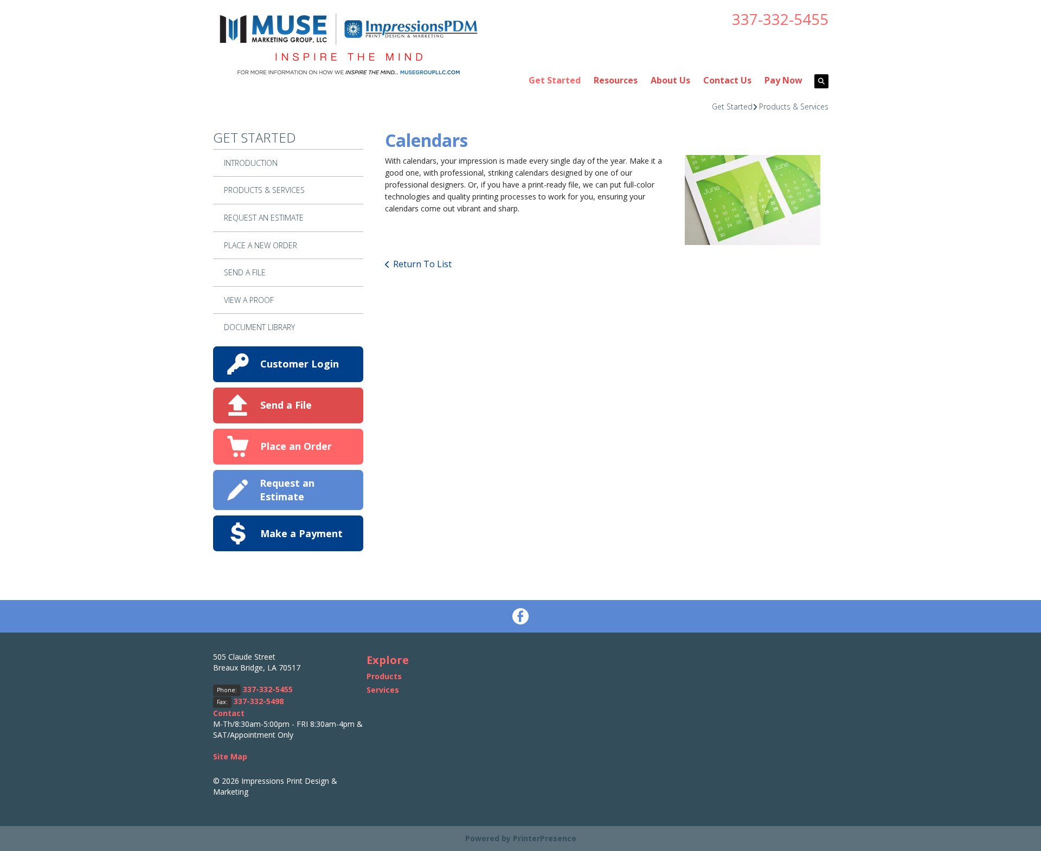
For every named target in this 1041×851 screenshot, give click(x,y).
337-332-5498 (259, 701)
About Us (670, 80)
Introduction (251, 163)
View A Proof (249, 300)
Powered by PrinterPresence (520, 838)
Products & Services (793, 106)
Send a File (286, 404)
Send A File (245, 272)
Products (384, 676)
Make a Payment (301, 533)
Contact (229, 713)
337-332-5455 (780, 19)
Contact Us (727, 80)
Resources (616, 80)
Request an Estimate (287, 489)
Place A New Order (260, 245)
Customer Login (299, 363)
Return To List (422, 264)
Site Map (230, 756)
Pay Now (783, 80)
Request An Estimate (264, 217)
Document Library (259, 327)
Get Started (555, 80)
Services (383, 690)
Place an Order (296, 446)
